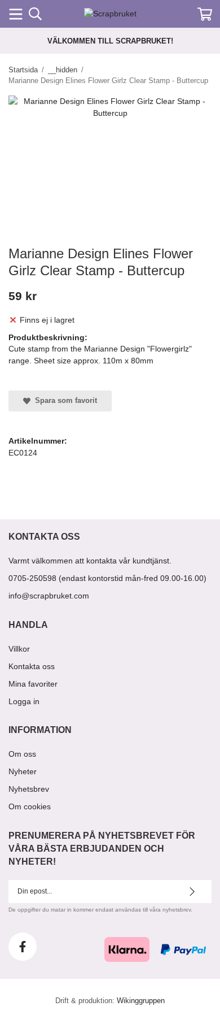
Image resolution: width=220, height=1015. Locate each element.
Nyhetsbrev (28, 788)
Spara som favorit (63, 400)
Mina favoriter (33, 683)
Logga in (23, 701)
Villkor (19, 648)
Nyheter (22, 771)
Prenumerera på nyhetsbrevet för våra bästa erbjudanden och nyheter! (101, 848)
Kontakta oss (31, 666)
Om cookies (29, 806)
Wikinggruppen (141, 1000)
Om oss (22, 753)
